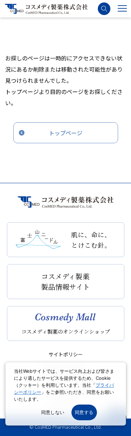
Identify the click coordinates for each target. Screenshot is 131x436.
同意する (84, 412)
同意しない (52, 412)
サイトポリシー (66, 354)
